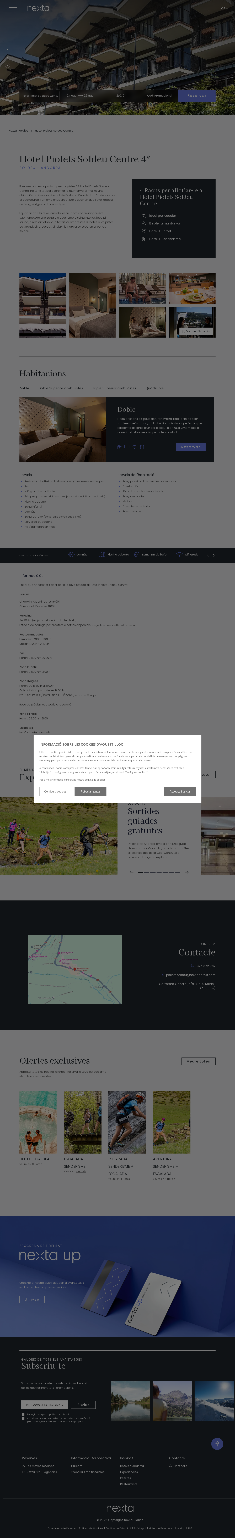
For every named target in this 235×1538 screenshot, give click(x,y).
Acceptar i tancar (180, 791)
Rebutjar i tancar (91, 791)
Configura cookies (55, 791)
